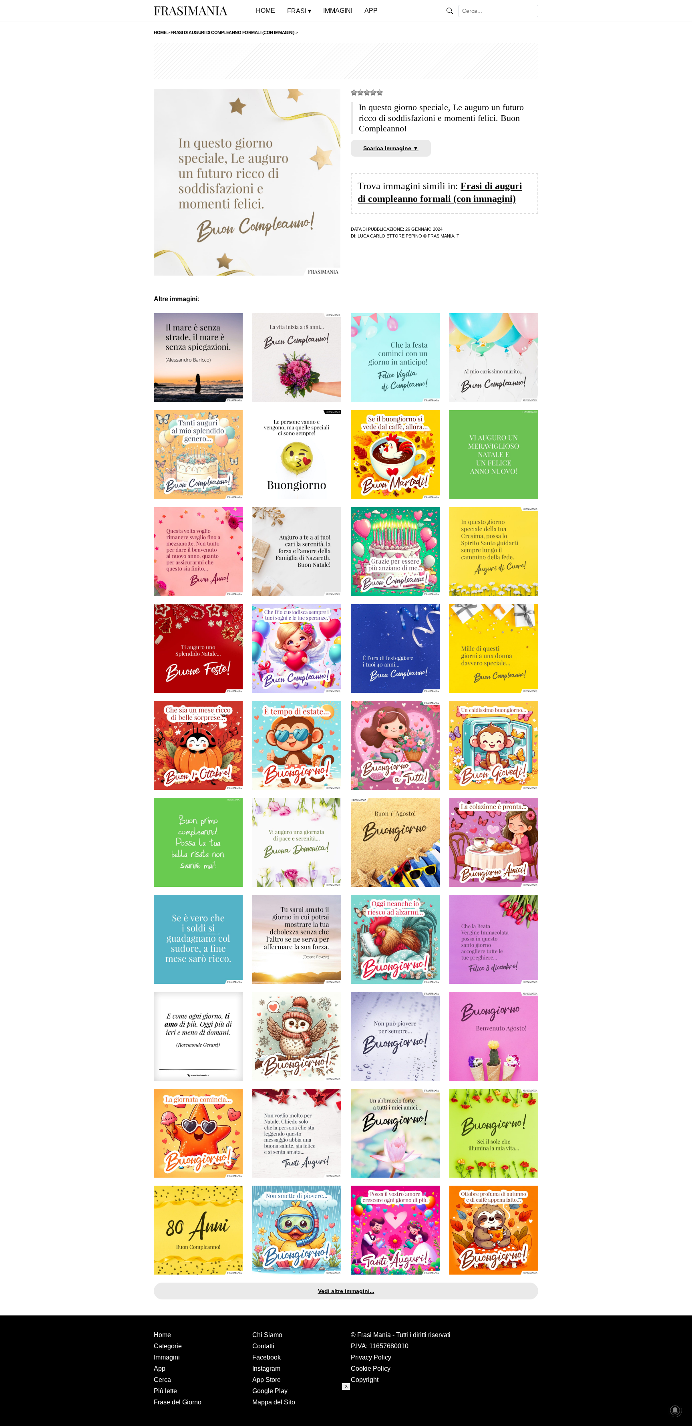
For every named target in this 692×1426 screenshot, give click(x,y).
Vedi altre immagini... (346, 1291)
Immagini (167, 1357)
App (159, 1368)
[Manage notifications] (675, 1410)
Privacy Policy (371, 1357)
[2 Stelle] (360, 92)
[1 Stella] (354, 92)
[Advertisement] (346, 61)
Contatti (263, 1346)
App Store (266, 1379)
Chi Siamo (267, 1334)
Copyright (364, 1379)
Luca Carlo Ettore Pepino (390, 236)
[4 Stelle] (373, 92)
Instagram (266, 1368)
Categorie (168, 1346)
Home (162, 1334)
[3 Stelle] (367, 92)
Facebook (266, 1357)
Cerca (162, 1379)
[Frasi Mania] (190, 10)
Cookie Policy (370, 1368)
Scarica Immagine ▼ (390, 148)
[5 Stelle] (379, 92)
